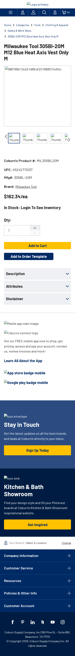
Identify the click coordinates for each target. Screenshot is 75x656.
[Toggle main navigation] (10, 12)
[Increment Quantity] (35, 227)
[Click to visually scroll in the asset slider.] (6, 136)
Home (7, 25)
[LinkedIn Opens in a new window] (33, 622)
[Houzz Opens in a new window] (43, 622)
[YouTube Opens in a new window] (53, 622)
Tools (37, 25)
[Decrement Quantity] (35, 232)
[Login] (33, 12)
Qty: (7, 220)
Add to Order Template (29, 256)
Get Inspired (37, 524)
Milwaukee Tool (26, 186)
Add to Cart (37, 245)
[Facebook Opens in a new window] (13, 622)
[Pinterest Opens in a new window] (23, 622)
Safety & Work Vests (19, 30)
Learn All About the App (23, 360)
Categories (22, 25)
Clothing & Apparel (56, 25)
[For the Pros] (22, 12)
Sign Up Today (37, 450)
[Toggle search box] (44, 12)
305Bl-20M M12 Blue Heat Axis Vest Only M (33, 36)
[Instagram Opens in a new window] (63, 622)
